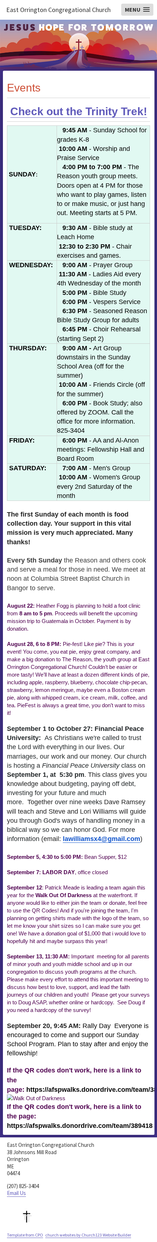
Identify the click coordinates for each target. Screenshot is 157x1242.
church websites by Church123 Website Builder (88, 1235)
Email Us (16, 1193)
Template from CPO (25, 1235)
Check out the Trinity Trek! (78, 111)
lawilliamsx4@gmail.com (101, 838)
